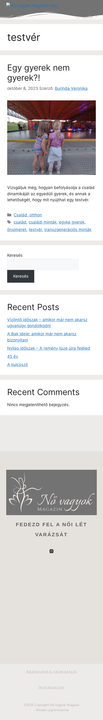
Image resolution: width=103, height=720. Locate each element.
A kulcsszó (17, 364)
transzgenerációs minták (68, 229)
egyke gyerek (72, 222)
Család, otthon (28, 215)
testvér (35, 229)
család (20, 222)
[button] (92, 5)
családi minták (43, 222)
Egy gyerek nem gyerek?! (38, 72)
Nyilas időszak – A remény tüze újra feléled (48, 348)
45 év (12, 356)
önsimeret (16, 229)
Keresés (15, 255)
